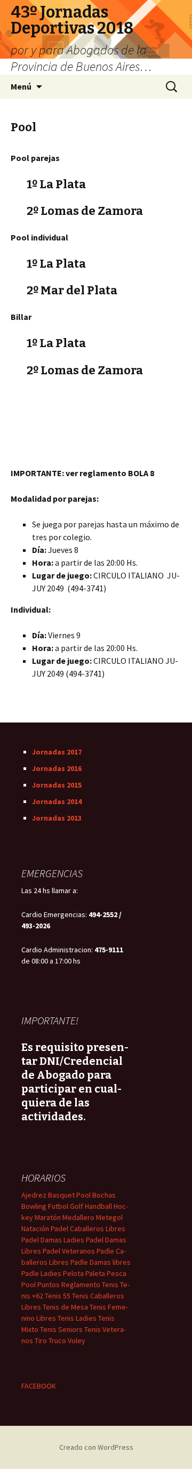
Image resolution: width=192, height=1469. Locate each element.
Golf (76, 1206)
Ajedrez (33, 1195)
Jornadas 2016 (57, 768)
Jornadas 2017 (57, 752)
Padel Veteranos (69, 1251)
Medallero (78, 1217)
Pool (83, 1195)
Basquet (61, 1195)
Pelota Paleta (84, 1273)
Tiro (41, 1340)
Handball (98, 1206)
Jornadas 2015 (57, 785)
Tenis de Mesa (65, 1307)
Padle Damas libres (100, 1262)
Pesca (116, 1273)
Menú (21, 86)
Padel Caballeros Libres (88, 1228)
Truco (57, 1340)
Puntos (48, 1284)
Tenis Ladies (77, 1318)
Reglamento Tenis (89, 1284)
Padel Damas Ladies (52, 1240)
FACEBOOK (38, 1386)
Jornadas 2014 (57, 801)
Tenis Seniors (61, 1329)
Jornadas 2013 (57, 818)
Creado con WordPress (96, 1447)
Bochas (104, 1195)
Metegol (109, 1217)
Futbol (58, 1206)
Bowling (33, 1206)
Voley (76, 1340)
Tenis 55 (57, 1296)
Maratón (48, 1217)
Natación (35, 1228)
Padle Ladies (41, 1273)
